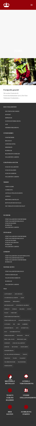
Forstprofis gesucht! (11, 90)
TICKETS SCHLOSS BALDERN (10, 397)
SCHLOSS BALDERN (10, 223)
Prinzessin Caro (21, 339)
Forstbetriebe (9, 137)
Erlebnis (21, 309)
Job (14, 324)
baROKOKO (7, 301)
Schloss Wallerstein (12, 167)
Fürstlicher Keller (11, 274)
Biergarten (16, 301)
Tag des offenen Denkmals (12, 354)
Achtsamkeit (8, 293)
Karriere (25, 324)
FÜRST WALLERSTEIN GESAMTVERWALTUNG (17, 256)
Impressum (8, 118)
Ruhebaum (8, 150)
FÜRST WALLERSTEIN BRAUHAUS (14, 221)
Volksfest (22, 358)
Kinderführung (8, 328)
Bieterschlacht (9, 305)
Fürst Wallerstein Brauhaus (14, 271)
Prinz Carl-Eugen (9, 339)
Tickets (25, 354)
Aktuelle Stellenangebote (14, 193)
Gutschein (7, 324)
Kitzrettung (25, 328)
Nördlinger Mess (9, 335)
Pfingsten (20, 335)
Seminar (6, 346)
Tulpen (15, 358)
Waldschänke (22, 362)
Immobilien (8, 147)
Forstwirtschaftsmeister (11, 316)
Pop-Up (27, 335)
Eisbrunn (7, 309)
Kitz (17, 328)
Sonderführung (9, 350)
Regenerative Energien (12, 153)
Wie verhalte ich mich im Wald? (15, 206)
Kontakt (8, 114)
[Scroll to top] (32, 422)
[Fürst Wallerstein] (6, 4)
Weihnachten (8, 365)
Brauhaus (8, 140)
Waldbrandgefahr (9, 362)
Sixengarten (24, 346)
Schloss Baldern (10, 170)
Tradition (7, 358)
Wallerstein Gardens (12, 157)
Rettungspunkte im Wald (13, 203)
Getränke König (10, 144)
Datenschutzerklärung (13, 121)
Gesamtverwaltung (24, 320)
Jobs (18, 324)
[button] (31, 5)
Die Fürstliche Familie (12, 111)
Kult (5, 331)
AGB (6, 124)
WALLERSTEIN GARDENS (11, 227)
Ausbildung (9, 190)
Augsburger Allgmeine (11, 297)
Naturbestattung (15, 331)
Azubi (22, 297)
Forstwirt (14, 312)
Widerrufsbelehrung (12, 127)
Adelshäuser (18, 293)
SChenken (7, 343)
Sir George (15, 346)
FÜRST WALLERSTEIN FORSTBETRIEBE (15, 219)
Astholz (7, 196)
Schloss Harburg (10, 173)
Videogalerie (9, 186)
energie (14, 309)
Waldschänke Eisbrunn (12, 278)
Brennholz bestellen (12, 199)
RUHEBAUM (8, 225)
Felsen (6, 312)
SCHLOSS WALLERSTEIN (11, 242)
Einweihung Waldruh (22, 305)
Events (29, 309)
